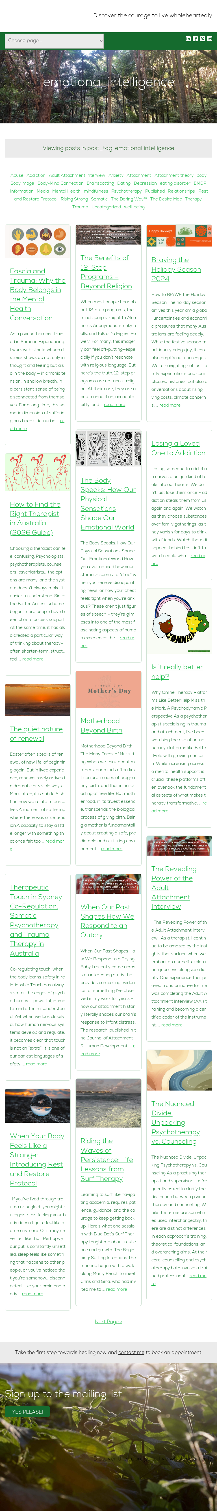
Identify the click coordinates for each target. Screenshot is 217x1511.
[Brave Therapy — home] (24, 16)
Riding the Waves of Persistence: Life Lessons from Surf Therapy (107, 1160)
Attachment (139, 176)
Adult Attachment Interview (77, 176)
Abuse (16, 176)
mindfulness (96, 191)
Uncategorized (106, 207)
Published (155, 191)
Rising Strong (74, 199)
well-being (134, 207)
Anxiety (115, 176)
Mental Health (66, 191)
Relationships (181, 191)
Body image (22, 184)
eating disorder (175, 184)
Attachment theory (174, 176)
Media (43, 191)
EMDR (200, 184)
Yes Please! (27, 1412)
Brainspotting (100, 184)
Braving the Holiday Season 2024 (176, 270)
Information (22, 191)
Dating (124, 184)
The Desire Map (166, 199)
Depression (145, 184)
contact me (131, 1353)
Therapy (193, 199)
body (202, 176)
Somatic (99, 199)
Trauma (80, 207)
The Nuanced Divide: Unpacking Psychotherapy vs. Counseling (175, 1123)
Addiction (36, 176)
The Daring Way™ (129, 199)
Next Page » (108, 1322)
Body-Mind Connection (61, 184)
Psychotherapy (126, 191)
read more (33, 659)
